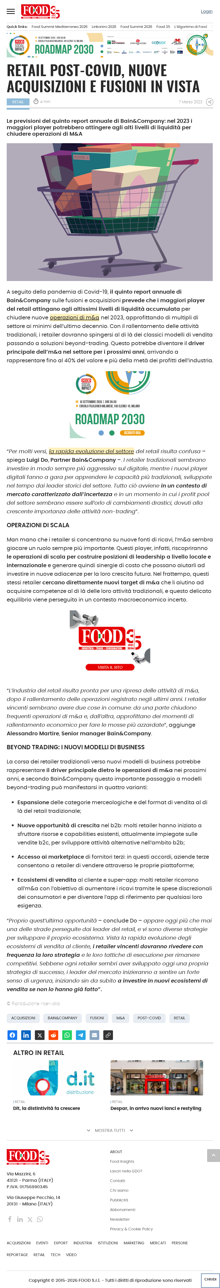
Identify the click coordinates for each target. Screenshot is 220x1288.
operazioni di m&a (74, 317)
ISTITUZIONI (108, 1243)
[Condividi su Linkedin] (26, 1035)
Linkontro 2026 (104, 26)
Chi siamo (119, 1190)
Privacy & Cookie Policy (131, 1229)
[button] (11, 11)
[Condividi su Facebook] (12, 1035)
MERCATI (158, 1243)
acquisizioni (23, 1018)
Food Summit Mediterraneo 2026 (59, 26)
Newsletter (120, 1219)
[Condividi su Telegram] (81, 1035)
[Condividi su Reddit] (53, 1035)
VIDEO (71, 1254)
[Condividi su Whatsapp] (67, 1035)
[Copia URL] (108, 1035)
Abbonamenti (122, 1209)
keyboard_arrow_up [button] (213, 1155)
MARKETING (134, 1243)
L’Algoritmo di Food (190, 26)
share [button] (210, 102)
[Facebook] (10, 1219)
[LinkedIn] (20, 1219)
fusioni (97, 1018)
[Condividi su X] (40, 1035)
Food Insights (122, 1161)
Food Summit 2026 (136, 26)
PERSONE (180, 1243)
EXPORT (61, 1243)
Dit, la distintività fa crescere (46, 1108)
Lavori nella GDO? (126, 1171)
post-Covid (149, 1018)
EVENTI (42, 1243)
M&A (120, 1018)
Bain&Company (62, 1018)
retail (179, 1018)
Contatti (117, 1180)
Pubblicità (119, 1200)
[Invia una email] (94, 1035)
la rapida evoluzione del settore (91, 451)
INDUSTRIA (83, 1243)
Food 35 (163, 26)
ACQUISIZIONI (19, 1243)
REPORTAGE (17, 1254)
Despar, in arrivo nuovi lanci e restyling (156, 1108)
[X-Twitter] (30, 1219)
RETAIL (18, 102)
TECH (55, 1254)
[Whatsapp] (39, 1219)
